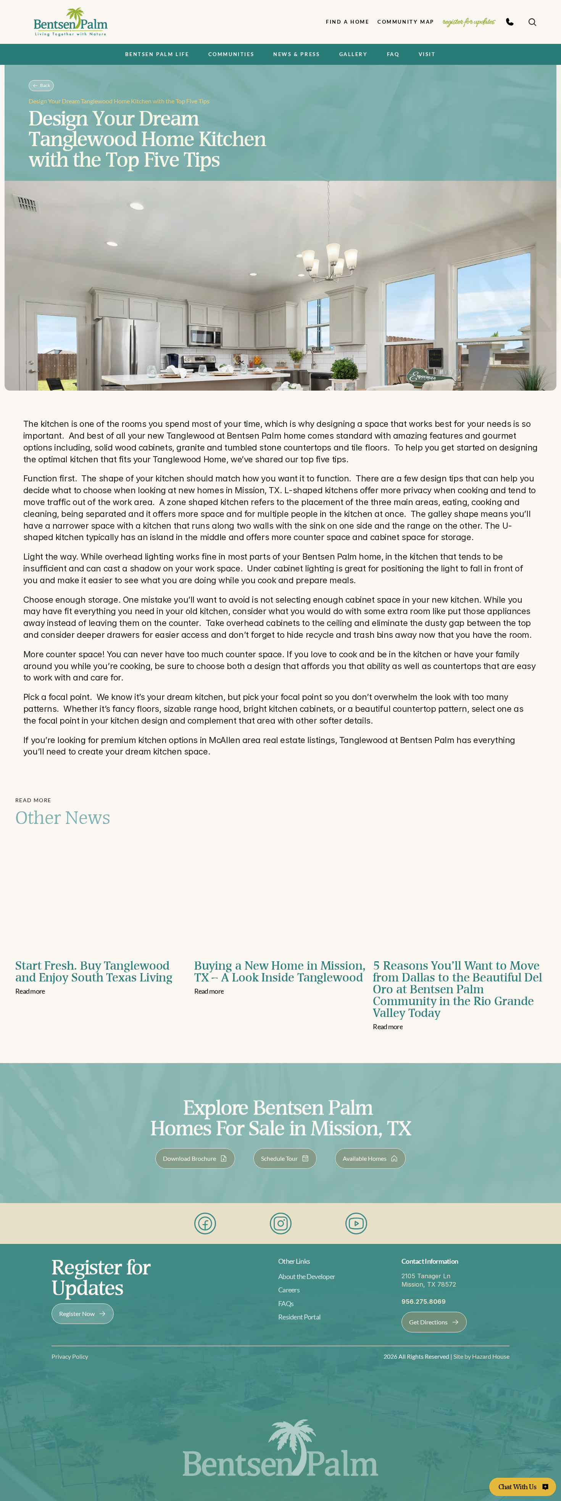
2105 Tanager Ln (425, 1275)
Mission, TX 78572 (428, 1284)
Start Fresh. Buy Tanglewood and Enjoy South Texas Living (93, 971)
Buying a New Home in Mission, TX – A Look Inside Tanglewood (281, 971)
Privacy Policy (70, 1356)
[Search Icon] (532, 22)
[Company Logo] (71, 22)
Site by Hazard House (480, 1356)
